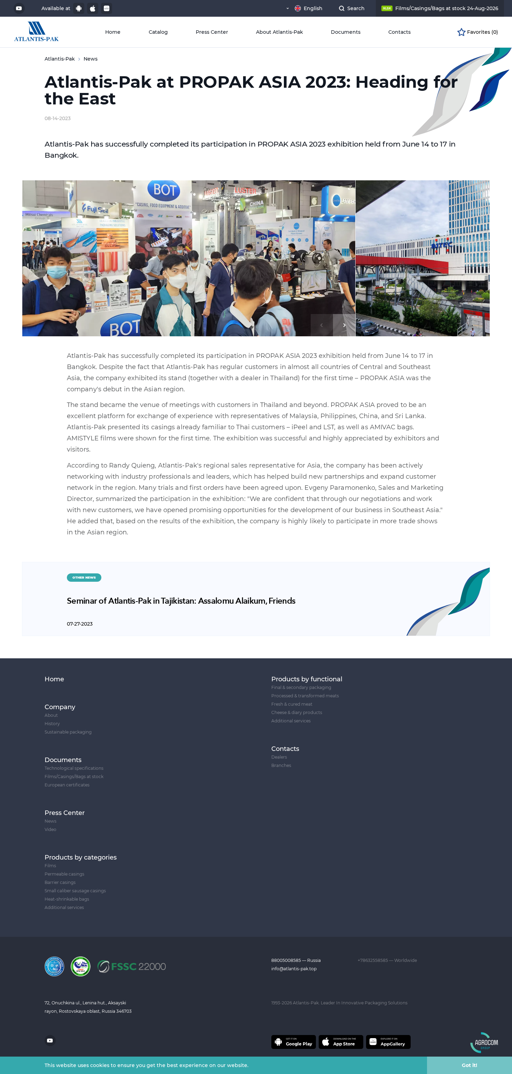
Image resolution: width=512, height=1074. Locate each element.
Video (50, 829)
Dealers (279, 757)
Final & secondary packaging (301, 687)
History (52, 723)
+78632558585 (373, 960)
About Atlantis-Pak (279, 32)
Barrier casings (60, 882)
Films (50, 865)
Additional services (64, 907)
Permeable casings (64, 874)
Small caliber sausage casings (75, 890)
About (51, 715)
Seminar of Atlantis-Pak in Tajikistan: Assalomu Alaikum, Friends (181, 601)
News (50, 821)
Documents (345, 32)
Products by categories (81, 857)
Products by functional (306, 679)
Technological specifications (74, 768)
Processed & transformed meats (305, 695)
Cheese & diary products (296, 712)
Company (60, 707)
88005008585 (286, 960)
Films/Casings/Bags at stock (74, 776)
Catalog (158, 32)
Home (113, 32)
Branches (281, 765)
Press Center (212, 32)
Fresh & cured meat (291, 704)
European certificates (67, 784)
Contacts (399, 32)
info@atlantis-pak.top (294, 968)
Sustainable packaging (68, 732)
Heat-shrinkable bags (67, 899)
